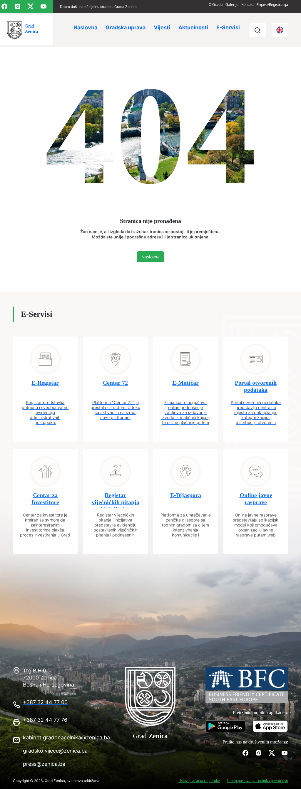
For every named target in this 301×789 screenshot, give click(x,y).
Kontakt (247, 4)
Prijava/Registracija (272, 4)
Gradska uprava (126, 27)
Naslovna (85, 27)
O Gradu (216, 4)
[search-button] (257, 30)
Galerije (231, 4)
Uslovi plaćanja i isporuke (199, 780)
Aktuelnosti (193, 27)
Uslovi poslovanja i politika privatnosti (257, 780)
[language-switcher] (280, 30)
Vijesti (162, 27)
